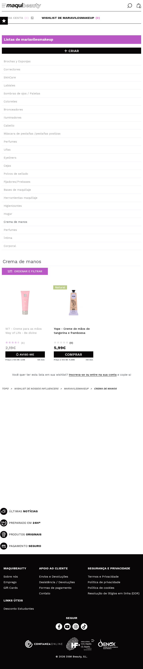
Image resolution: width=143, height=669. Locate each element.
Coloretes (10, 101)
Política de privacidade (104, 582)
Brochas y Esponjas (17, 61)
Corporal (10, 246)
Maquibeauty (15, 568)
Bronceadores (13, 109)
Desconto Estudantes (19, 608)
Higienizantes (13, 206)
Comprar (73, 354)
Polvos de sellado (16, 173)
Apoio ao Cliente (53, 568)
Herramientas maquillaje (20, 197)
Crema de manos (15, 222)
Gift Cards (11, 587)
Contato (44, 593)
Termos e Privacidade (103, 576)
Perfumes (10, 141)
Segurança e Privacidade (109, 568)
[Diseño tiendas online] (108, 644)
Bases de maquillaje (17, 189)
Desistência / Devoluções (57, 582)
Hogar (8, 214)
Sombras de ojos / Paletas (22, 93)
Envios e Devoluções (53, 576)
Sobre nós (11, 576)
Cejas (7, 165)
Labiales (9, 85)
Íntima (8, 238)
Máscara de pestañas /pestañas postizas (32, 133)
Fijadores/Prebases (17, 181)
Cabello (9, 125)
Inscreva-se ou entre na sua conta (93, 374)
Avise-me (26, 354)
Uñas (7, 149)
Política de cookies (101, 587)
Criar (73, 51)
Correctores (12, 69)
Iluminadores (12, 117)
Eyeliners (10, 157)
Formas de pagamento (55, 587)
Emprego (10, 582)
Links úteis (13, 600)
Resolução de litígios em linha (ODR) (113, 593)
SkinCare (10, 77)
